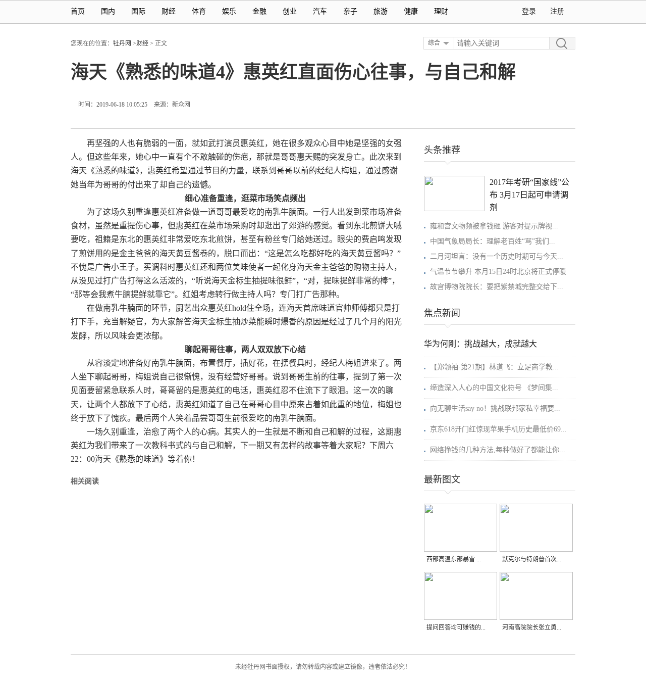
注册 (557, 11)
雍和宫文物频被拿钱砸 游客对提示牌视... (494, 226)
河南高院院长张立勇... (531, 627)
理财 (441, 11)
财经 (169, 11)
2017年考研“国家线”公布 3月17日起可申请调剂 (529, 195)
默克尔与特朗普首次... (531, 559)
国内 (108, 11)
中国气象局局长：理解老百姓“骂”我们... (492, 241)
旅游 (380, 11)
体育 (199, 11)
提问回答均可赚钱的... (456, 627)
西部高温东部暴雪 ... (453, 559)
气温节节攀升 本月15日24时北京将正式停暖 (498, 271)
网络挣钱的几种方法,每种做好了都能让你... (497, 450)
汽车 (320, 11)
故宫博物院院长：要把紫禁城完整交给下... (496, 286)
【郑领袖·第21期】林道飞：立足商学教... (494, 367)
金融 (259, 11)
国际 (138, 11)
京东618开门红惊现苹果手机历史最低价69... (498, 429)
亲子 (350, 11)
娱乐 (229, 11)
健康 (411, 11)
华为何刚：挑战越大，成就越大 (480, 344)
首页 (78, 11)
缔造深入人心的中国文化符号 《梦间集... (494, 388)
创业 (290, 11)
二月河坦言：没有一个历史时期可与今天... (496, 256)
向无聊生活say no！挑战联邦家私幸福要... (495, 408)
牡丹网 (122, 43)
